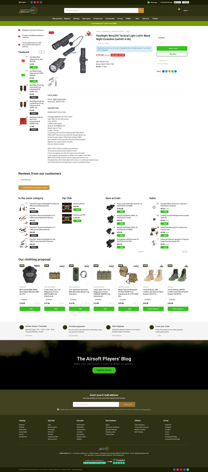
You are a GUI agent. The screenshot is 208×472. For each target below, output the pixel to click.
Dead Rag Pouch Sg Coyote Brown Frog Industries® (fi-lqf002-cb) (37, 104)
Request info (163, 60)
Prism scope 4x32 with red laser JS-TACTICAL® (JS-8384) (130, 205)
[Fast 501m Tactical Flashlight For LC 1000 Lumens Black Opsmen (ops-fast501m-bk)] (23, 231)
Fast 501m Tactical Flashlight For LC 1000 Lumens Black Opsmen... (42, 228)
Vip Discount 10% (79, 215)
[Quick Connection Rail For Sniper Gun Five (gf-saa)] (154, 231)
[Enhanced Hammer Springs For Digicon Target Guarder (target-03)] (154, 243)
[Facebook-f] (31, 2)
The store (28, 335)
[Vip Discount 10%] (67, 219)
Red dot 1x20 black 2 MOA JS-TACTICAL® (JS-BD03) (127, 228)
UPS (159, 336)
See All (141, 252)
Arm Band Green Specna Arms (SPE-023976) (37, 73)
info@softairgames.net (142, 453)
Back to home (185, 31)
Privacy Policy (146, 409)
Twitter (166, 71)
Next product (188, 31)
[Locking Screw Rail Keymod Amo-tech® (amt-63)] (154, 219)
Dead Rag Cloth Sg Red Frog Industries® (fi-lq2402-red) (36, 120)
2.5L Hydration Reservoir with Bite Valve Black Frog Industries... (79, 292)
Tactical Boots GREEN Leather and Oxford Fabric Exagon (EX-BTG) (178, 292)
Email (169, 71)
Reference (51, 102)
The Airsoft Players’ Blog (104, 359)
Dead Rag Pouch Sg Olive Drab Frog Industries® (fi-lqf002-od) (37, 88)
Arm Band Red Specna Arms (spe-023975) (36, 59)
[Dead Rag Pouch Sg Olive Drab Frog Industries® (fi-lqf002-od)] (23, 89)
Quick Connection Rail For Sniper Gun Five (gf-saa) (174, 228)
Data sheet (53, 95)
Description (53, 108)
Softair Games (34, 469)
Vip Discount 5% (79, 204)
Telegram (175, 71)
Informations (73, 336)
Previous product (182, 31)
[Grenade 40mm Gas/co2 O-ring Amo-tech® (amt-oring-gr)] (154, 207)
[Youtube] (38, 2)
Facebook (163, 71)
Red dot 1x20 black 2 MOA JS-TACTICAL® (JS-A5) (127, 217)
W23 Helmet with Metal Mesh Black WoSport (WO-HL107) (30, 292)
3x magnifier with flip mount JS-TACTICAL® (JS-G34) (128, 240)
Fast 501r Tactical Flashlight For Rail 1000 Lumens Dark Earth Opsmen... (42, 240)
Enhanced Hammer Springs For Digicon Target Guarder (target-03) (175, 240)
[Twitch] (41, 2)
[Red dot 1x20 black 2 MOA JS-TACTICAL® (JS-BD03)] (110, 231)
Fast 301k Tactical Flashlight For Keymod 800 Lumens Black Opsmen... (44, 205)
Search (141, 10)
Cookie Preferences (54, 469)
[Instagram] (34, 2)
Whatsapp (154, 2)
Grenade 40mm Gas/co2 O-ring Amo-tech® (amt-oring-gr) (174, 205)
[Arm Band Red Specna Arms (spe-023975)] (23, 61)
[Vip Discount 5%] (67, 207)
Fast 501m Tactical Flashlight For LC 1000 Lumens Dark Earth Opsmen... (42, 217)
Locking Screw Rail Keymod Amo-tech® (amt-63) (175, 217)
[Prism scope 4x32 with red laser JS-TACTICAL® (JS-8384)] (110, 207)
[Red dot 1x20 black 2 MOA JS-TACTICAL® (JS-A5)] (110, 219)
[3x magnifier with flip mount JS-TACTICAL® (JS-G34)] (110, 243)
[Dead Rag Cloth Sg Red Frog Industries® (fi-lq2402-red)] (23, 121)
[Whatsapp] (187, 469)
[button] (40, 52)
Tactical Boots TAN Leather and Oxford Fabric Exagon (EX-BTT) (153, 292)
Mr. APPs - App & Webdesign (74, 469)
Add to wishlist (162, 64)
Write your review (103, 43)
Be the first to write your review (35, 188)
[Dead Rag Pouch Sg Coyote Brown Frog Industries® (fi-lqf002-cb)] (23, 105)
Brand (50, 99)
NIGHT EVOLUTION (107, 64)
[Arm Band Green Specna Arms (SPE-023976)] (23, 75)
